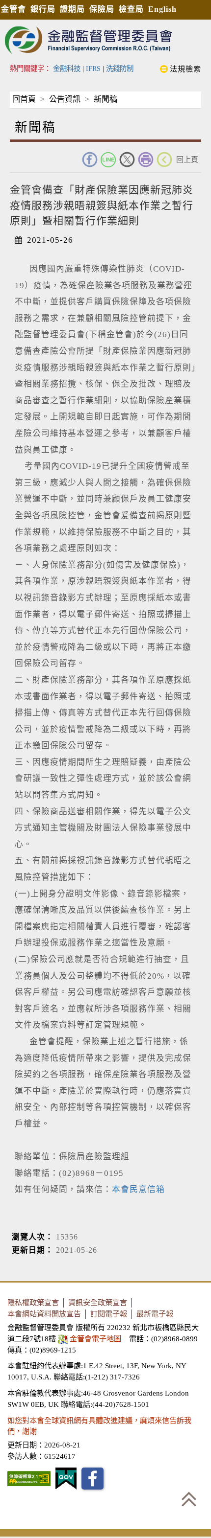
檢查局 (131, 9)
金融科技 (66, 68)
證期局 (72, 9)
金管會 (13, 9)
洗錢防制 (119, 68)
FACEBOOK (90, 159)
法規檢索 (185, 69)
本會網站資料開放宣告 (44, 1313)
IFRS (93, 68)
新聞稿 (105, 99)
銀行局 (42, 9)
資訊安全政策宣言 (97, 1302)
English (162, 9)
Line (108, 159)
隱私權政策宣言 (33, 1302)
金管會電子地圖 (95, 1338)
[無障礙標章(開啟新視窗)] (29, 1478)
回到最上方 (189, 1499)
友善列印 (146, 159)
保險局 (101, 9)
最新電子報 (154, 1313)
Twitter (127, 159)
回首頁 (24, 99)
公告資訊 (64, 99)
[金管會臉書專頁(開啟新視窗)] (92, 1479)
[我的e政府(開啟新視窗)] (66, 1478)
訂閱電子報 (108, 1313)
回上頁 (187, 159)
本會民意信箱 (138, 1189)
